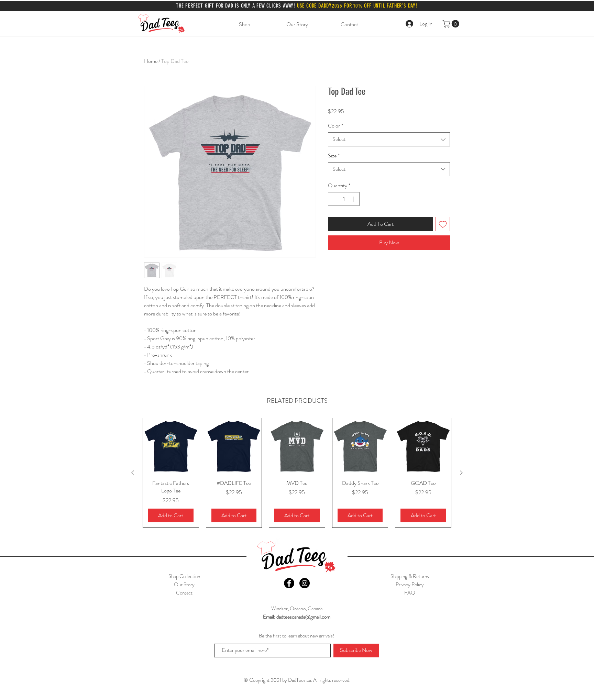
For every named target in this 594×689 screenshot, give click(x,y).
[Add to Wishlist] (443, 224)
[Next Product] (461, 473)
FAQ (409, 593)
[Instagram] (304, 583)
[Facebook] (289, 583)
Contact (184, 593)
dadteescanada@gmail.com (303, 617)
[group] (297, 473)
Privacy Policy (410, 584)
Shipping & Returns (409, 576)
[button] (451, 23)
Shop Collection (184, 576)
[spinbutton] (344, 198)
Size (334, 155)
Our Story (184, 584)
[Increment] (354, 198)
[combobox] (389, 139)
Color (335, 126)
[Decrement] (334, 198)
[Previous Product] (133, 473)
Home (150, 61)
